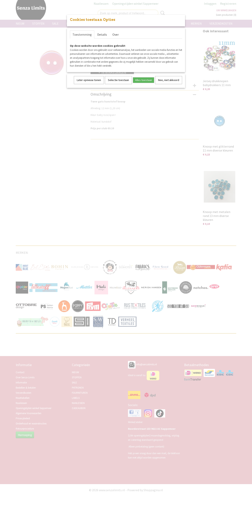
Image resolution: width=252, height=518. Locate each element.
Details (102, 34)
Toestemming (82, 34)
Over (115, 34)
